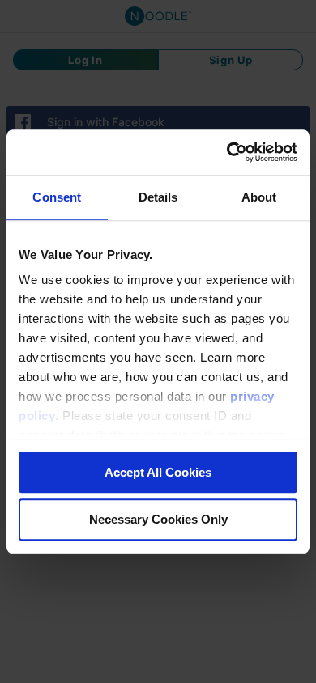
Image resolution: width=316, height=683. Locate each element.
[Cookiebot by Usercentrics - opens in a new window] (227, 152)
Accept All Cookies (158, 472)
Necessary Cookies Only (158, 520)
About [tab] (259, 197)
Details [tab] (158, 197)
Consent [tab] (56, 197)
